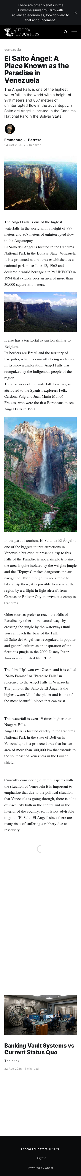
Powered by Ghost (40, 1167)
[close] (75, 12)
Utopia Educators (34, 1149)
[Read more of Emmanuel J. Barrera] (9, 129)
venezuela (12, 49)
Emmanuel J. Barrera (22, 140)
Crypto (41, 1158)
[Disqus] (40, 939)
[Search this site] (65, 32)
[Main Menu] (74, 32)
